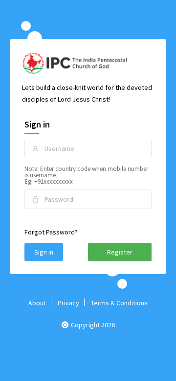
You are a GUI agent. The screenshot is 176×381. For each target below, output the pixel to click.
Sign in (43, 252)
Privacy (68, 302)
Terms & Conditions (119, 302)
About (37, 302)
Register (119, 252)
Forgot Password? (51, 232)
